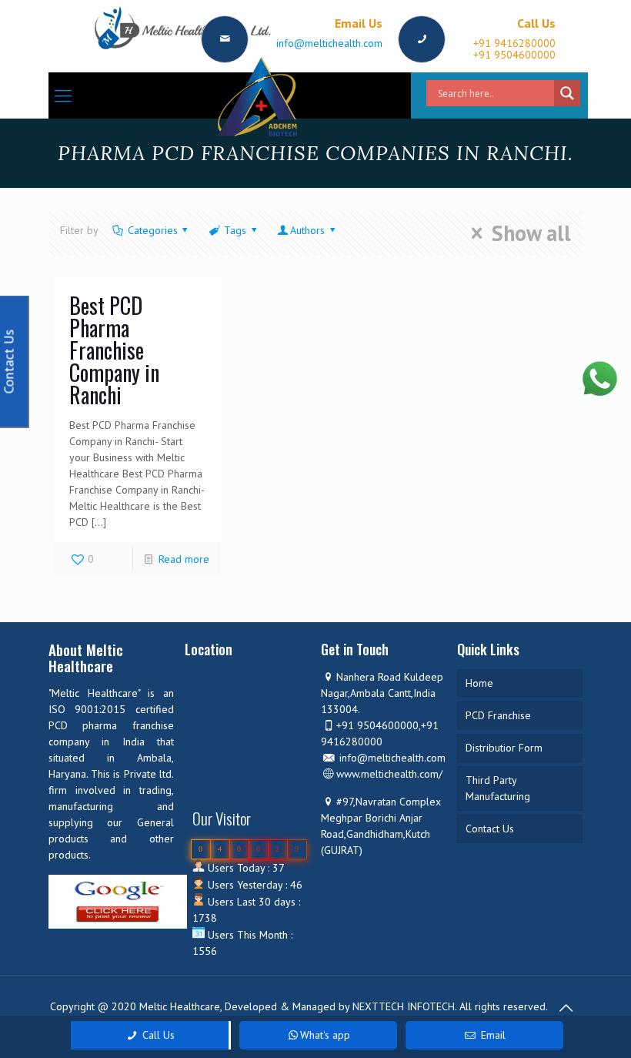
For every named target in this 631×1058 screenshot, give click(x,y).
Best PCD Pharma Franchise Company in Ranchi (114, 350)
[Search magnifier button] (567, 93)
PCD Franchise (498, 715)
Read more (184, 559)
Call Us (157, 1035)
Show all (531, 233)
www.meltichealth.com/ (389, 774)
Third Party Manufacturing (498, 788)
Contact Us (490, 828)
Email (492, 1035)
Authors (307, 230)
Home (479, 683)
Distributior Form (504, 748)
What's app (325, 1035)
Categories (153, 230)
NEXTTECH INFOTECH (402, 1006)
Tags (235, 230)
